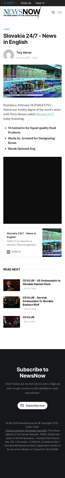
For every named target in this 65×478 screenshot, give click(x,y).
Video (6, 29)
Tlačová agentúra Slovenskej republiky (26, 430)
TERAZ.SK (25, 3)
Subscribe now (35, 405)
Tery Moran (24, 52)
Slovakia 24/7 (44, 114)
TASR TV (40, 3)
